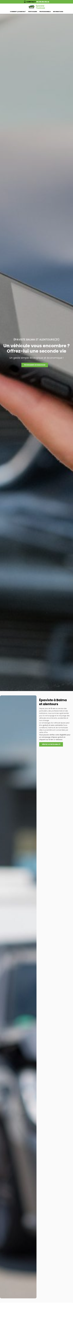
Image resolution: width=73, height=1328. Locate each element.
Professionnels (45, 11)
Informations (58, 11)
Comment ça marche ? (18, 11)
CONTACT (31, 2)
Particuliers (32, 11)
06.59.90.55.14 (42, 2)
